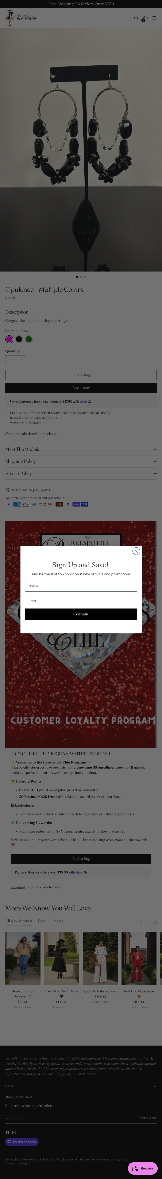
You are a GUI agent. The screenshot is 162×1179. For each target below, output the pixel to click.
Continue (81, 614)
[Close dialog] (136, 551)
